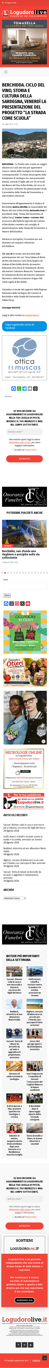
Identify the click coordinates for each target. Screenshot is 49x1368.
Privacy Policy (30, 450)
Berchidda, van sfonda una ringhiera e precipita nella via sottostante (21, 554)
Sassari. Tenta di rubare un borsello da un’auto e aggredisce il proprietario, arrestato (22, 874)
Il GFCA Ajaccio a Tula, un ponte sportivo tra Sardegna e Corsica (14, 1111)
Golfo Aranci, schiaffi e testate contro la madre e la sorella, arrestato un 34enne (23, 838)
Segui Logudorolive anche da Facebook (20, 326)
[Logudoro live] (24, 14)
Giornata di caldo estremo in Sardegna (14, 1076)
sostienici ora (24, 1300)
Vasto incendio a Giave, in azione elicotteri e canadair (34, 1139)
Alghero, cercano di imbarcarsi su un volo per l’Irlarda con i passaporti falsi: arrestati (24, 862)
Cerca (5, 580)
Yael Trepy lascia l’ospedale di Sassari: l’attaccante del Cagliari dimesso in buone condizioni (35, 1081)
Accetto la (25, 450)
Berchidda (8, 397)
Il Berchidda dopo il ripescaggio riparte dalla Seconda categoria (35, 1113)
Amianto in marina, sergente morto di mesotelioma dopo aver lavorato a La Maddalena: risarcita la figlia (14, 1145)
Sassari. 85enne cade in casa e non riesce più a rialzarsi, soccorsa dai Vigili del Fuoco (24, 826)
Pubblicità (36, 1360)
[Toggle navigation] (6, 72)
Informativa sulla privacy (20, 442)
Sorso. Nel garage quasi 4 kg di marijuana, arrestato (34, 1045)
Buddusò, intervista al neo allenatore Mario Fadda (24, 850)
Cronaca (7, 546)
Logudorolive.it (32, 315)
